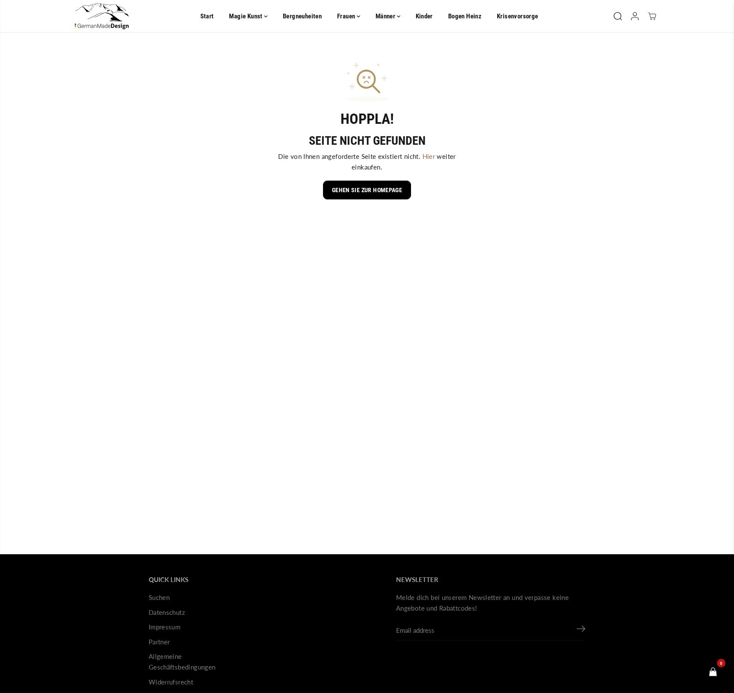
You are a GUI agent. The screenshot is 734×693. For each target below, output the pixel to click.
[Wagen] (652, 16)
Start (207, 16)
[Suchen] (617, 16)
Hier (429, 156)
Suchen (159, 597)
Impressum (164, 627)
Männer (386, 16)
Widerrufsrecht (171, 682)
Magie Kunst (246, 16)
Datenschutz (167, 612)
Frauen (347, 16)
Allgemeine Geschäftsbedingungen (182, 661)
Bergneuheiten (302, 16)
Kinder (424, 16)
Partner (159, 642)
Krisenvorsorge (517, 16)
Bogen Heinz (465, 16)
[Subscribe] (581, 630)
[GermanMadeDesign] (102, 16)
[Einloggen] (635, 16)
